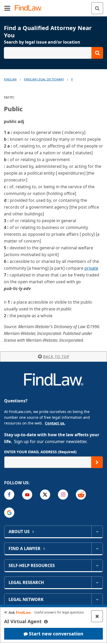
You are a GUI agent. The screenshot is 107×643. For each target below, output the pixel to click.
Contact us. (55, 423)
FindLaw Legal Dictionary (44, 79)
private (91, 268)
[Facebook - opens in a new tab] (9, 494)
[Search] (97, 8)
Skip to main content (53, 6)
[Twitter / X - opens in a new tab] (45, 494)
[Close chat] (97, 616)
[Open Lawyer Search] (53, 53)
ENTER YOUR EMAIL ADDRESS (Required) (40, 451)
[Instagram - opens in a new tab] (63, 494)
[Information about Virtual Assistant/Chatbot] (46, 621)
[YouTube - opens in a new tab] (27, 494)
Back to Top (56, 356)
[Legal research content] (97, 582)
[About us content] (97, 531)
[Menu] (7, 8)
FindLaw (10, 79)
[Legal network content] (97, 599)
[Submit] (97, 462)
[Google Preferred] (9, 513)
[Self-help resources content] (97, 565)
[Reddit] (81, 494)
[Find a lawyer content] (97, 548)
